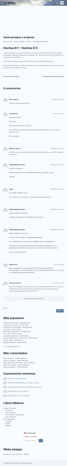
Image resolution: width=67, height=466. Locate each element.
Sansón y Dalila (8, 340)
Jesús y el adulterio (9, 367)
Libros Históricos (10, 412)
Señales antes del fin (9, 342)
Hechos (7, 423)
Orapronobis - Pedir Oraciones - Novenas (16, 454)
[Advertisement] (33, 18)
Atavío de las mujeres (10, 365)
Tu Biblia (9, 3)
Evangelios (8, 421)
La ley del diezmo (8, 358)
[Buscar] (58, 3)
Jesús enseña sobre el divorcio (12, 362)
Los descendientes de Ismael (33, 387)
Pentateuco (8, 410)
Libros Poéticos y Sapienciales (14, 415)
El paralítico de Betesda (22, 395)
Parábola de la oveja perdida (12, 327)
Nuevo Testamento (9, 419)
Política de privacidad (26, 463)
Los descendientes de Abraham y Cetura (26, 383)
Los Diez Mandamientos (10, 336)
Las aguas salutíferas (20, 378)
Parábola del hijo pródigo (11, 323)
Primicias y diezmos (9, 360)
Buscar (5, 308)
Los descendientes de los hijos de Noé (15, 338)
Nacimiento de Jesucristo (11, 331)
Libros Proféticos (10, 417)
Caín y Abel (6, 333)
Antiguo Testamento (9, 408)
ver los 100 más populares (11, 346)
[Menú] (62, 3)
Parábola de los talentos (10, 325)
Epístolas (8, 425)
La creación (7, 329)
